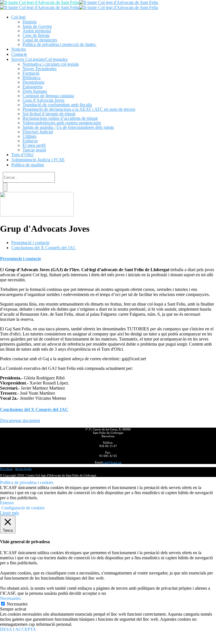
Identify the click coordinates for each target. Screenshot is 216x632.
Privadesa (6, 468)
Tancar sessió (34, 149)
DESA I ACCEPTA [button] (18, 629)
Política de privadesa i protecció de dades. (59, 44)
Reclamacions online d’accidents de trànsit (60, 118)
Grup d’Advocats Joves (43, 100)
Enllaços (30, 140)
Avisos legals (23, 468)
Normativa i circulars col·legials (50, 64)
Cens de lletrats (36, 35)
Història (29, 21)
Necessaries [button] (10, 598)
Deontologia (33, 82)
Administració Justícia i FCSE (38, 159)
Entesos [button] (7, 502)
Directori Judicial (37, 131)
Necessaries (17, 604)
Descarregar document (20, 420)
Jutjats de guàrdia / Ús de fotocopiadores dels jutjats (68, 127)
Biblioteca (31, 77)
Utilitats (29, 136)
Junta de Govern (37, 26)
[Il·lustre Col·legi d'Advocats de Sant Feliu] (39, 2)
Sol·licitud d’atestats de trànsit (48, 113)
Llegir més (9, 513)
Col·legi (18, 17)
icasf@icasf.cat (112, 462)
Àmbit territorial (36, 30)
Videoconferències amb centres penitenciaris (61, 122)
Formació (30, 73)
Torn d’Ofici (22, 154)
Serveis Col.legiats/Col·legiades (39, 59)
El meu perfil (34, 145)
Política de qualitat (27, 164)
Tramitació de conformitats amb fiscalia (57, 104)
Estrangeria (32, 86)
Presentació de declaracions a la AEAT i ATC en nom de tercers (78, 109)
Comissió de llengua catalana (48, 95)
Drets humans (34, 91)
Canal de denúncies (39, 39)
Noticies (18, 49)
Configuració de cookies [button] (23, 507)
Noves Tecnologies (39, 68)
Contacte (19, 54)
